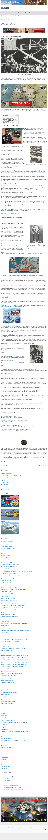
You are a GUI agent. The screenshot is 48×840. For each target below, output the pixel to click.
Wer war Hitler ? (4, 745)
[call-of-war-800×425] (24, 809)
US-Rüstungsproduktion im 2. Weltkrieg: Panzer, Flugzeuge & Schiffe (14, 706)
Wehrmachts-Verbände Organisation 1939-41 (12, 785)
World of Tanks (4, 764)
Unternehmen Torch (5, 646)
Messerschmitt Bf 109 (5, 521)
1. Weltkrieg (15, 233)
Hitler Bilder (3, 725)
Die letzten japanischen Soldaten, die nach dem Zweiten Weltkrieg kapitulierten (16, 717)
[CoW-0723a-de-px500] (24, 264)
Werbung (45, 827)
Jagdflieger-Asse (7, 780)
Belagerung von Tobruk (5, 557)
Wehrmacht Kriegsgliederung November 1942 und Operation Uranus (14, 669)
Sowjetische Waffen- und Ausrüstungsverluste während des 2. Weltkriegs (15, 630)
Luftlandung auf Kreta (5, 596)
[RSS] (29, 13)
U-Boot (12, 213)
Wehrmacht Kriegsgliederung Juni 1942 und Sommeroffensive (12, 666)
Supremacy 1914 (4, 755)
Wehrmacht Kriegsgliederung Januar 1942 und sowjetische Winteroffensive (15, 662)
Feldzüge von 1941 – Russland (6, 582)
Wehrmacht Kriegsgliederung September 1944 (10, 671)
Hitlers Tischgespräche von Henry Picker (9, 733)
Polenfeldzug (3, 612)
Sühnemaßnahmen (4, 632)
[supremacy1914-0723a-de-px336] (12, 135)
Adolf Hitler (3, 713)
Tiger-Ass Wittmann (5, 743)
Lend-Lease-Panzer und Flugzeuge (7, 696)
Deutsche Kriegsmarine (5, 482)
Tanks (12, 428)
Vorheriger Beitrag (5, 465)
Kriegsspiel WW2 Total (5, 766)
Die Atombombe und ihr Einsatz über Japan (9, 566)
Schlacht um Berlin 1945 (5, 619)
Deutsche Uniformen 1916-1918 (9, 783)
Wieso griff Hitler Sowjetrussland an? (8, 675)
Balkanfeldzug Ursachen (5, 555)
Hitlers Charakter (4, 729)
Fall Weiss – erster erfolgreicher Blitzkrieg (9, 578)
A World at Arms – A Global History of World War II (10, 420)
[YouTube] (22, 13)
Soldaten (8, 78)
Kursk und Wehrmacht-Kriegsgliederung (8, 593)
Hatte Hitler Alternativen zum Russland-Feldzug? (10, 584)
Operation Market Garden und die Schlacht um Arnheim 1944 (12, 605)
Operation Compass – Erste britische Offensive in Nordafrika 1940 (13, 603)
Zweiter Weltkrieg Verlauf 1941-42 (7, 680)
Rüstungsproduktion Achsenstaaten (8, 701)
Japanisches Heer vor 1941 (6, 489)
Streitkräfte (35, 133)
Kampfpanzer (15, 202)
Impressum (26, 827)
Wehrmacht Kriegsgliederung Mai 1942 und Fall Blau (11, 668)
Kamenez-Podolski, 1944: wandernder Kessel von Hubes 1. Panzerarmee (14, 589)
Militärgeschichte (31, 414)
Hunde (11, 454)
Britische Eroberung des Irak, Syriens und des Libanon (11, 559)
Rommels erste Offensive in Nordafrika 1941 (9, 616)
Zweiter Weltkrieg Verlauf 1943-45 (7, 682)
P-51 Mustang (3, 534)
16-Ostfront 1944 (4, 544)
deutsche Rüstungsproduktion (6, 306)
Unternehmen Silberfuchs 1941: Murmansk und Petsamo (11, 644)
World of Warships (4, 762)
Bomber (44, 172)
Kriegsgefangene (39, 336)
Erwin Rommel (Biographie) (6, 718)
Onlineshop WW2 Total (5, 768)
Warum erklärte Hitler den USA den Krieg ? (9, 653)
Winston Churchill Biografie (6, 747)
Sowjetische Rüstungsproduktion (7, 705)
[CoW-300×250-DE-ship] (11, 315)
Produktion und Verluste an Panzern (8, 614)
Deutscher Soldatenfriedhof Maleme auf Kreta (10, 564)
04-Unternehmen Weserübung (7, 541)
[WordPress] (4, 461)
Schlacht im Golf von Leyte (6, 618)
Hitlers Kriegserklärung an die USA (7, 585)
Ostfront (37, 378)
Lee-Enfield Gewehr (5, 486)
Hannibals (32, 79)
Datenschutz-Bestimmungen (35, 827)
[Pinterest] (25, 13)
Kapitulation (13, 357)
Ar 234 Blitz (3, 478)
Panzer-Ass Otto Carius (5, 736)
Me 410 (2, 487)
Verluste (31, 378)
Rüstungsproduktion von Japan (7, 703)
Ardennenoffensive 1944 (5, 550)
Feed (41, 829)
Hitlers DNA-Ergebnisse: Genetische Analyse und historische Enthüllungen (15, 731)
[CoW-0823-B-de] (24, 96)
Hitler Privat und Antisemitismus (7, 727)
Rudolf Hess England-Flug (6, 738)
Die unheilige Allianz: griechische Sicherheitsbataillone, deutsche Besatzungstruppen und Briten (19, 575)
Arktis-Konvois (4, 551)
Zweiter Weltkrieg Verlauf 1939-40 (7, 678)
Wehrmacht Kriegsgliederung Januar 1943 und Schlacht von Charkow (14, 664)
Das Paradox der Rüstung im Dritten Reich (10, 120)
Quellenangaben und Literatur (9, 122)
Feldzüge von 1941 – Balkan (6, 580)
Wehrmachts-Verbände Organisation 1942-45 (12, 787)
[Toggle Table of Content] (16, 116)
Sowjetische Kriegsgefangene (6, 628)
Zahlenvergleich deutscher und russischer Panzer (10, 677)
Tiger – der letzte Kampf (5, 634)
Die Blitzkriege (3, 569)
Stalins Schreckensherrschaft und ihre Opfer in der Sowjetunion (13, 740)
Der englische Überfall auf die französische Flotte (10, 560)
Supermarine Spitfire (30, 172)
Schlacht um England (5, 621)
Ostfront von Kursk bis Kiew (6, 610)
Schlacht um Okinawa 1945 (6, 625)
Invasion (2, 159)
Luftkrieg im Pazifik (4, 594)
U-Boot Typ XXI (4, 480)
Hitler (18, 74)
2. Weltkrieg (3, 19)
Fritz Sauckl (40, 330)
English (45, 829)
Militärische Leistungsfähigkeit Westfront (8, 598)
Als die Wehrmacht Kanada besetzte (8, 548)
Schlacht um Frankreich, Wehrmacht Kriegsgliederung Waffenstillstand (14, 623)
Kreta (39, 452)
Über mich (20, 827)
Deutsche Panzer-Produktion (6, 690)
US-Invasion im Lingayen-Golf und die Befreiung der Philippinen (13, 648)
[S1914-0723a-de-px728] (24, 30)
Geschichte (8, 19)
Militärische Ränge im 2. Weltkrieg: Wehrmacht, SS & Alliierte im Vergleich (17, 782)
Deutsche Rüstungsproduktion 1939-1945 (9, 692)
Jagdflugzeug (23, 172)
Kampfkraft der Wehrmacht (6, 473)
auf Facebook (20, 829)
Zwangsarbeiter (6, 121)
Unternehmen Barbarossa (31, 253)
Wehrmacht (20, 248)
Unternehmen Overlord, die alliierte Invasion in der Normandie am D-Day (14, 639)
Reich (13, 194)
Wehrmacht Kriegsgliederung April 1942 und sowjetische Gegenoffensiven (15, 655)
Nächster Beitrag (43, 465)
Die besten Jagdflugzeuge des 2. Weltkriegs (12, 774)
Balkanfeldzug (3, 553)
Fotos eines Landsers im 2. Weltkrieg (8, 720)
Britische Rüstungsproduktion (6, 689)
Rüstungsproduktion (5, 699)
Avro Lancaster (40, 172)
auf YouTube (35, 829)
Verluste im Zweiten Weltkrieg (6, 650)
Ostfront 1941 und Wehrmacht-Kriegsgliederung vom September (13, 609)
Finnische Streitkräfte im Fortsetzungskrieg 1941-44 (11, 475)
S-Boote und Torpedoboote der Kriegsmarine (9, 477)
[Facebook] (18, 13)
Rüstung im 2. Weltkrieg (6, 117)
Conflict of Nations (4, 507)
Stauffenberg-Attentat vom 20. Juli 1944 (9, 742)
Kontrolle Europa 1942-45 (6, 591)
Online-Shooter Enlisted (5, 761)
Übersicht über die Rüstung (8, 118)
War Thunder (3, 759)
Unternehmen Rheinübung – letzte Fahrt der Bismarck (11, 641)
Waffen (29, 132)
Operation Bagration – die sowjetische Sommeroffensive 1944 (12, 600)
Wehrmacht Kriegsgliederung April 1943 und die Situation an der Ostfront (15, 657)
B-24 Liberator (37, 164)
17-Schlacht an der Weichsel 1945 (7, 546)
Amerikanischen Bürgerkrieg (23, 76)
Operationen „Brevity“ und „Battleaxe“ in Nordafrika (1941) (12, 607)
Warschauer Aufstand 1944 (6, 652)
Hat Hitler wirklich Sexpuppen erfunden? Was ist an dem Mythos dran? (14, 722)
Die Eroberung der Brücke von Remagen (8, 573)
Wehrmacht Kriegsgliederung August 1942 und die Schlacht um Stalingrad (15, 659)
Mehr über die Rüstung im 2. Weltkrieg (10, 119)
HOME (9, 827)
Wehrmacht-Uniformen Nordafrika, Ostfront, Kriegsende (14, 789)
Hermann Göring (4, 724)
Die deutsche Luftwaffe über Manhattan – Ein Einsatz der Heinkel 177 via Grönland (16, 571)
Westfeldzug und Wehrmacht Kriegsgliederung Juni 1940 (11, 673)
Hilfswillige (39, 363)
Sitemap (13, 827)
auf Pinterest (28, 829)
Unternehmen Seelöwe (5, 643)
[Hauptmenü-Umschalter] (24, 8)
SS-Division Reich (4, 484)
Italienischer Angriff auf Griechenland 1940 (9, 587)
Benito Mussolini (4, 715)
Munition (33, 132)
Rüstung (12, 19)
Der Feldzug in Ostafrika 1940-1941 (7, 562)
